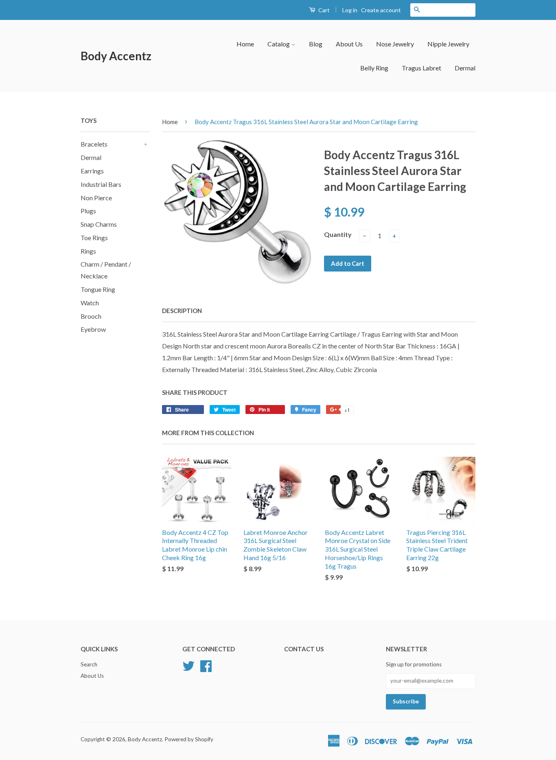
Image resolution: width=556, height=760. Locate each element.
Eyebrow (93, 329)
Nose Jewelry (395, 44)
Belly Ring (374, 68)
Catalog (279, 44)
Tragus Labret (421, 68)
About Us (349, 44)
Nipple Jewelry (448, 44)
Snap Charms (99, 224)
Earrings (92, 171)
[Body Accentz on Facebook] (206, 664)
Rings (88, 251)
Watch (90, 303)
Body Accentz (116, 56)
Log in (349, 10)
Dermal (465, 68)
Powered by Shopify (188, 739)
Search (89, 664)
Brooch (91, 316)
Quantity (338, 234)
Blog (315, 44)
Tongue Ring (98, 289)
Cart (323, 10)
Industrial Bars (101, 184)
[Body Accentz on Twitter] (188, 664)
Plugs (88, 211)
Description (182, 310)
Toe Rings (94, 237)
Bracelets (94, 144)
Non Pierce (96, 197)
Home (245, 44)
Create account (381, 10)
